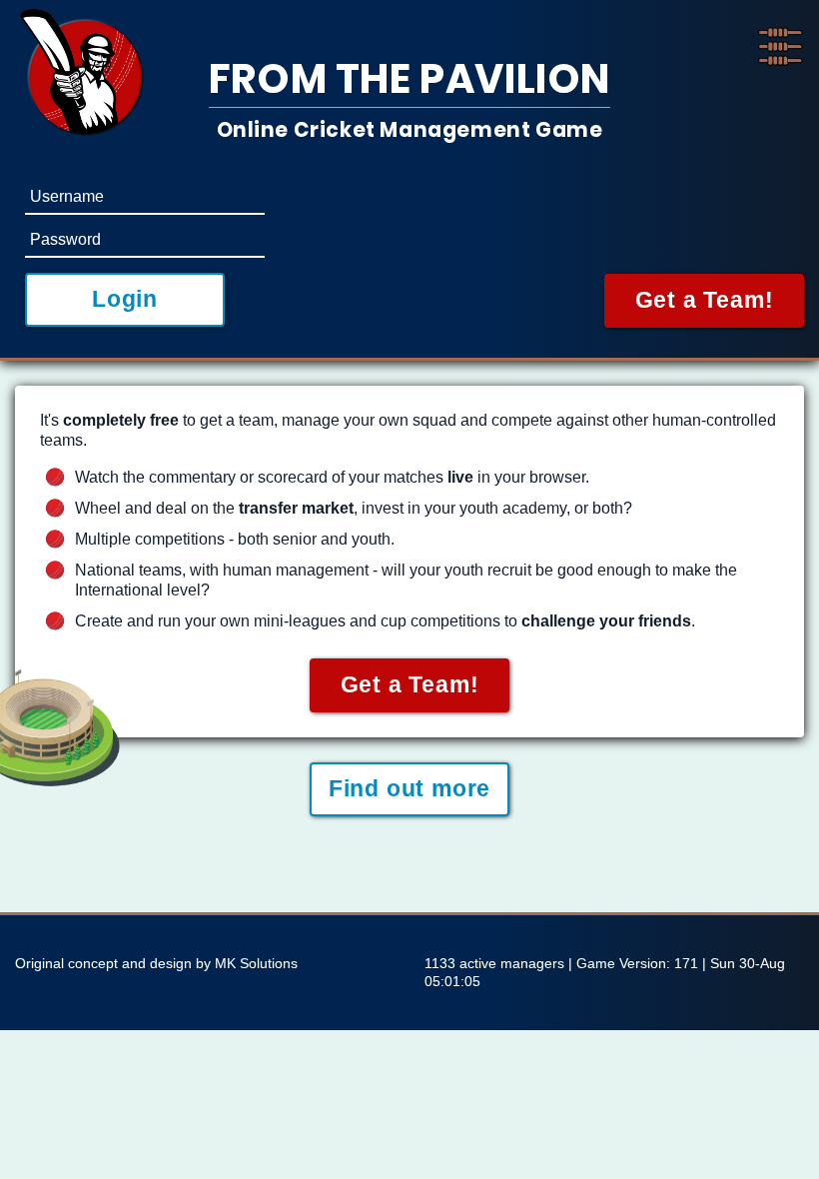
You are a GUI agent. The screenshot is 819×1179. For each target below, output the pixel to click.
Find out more (409, 788)
